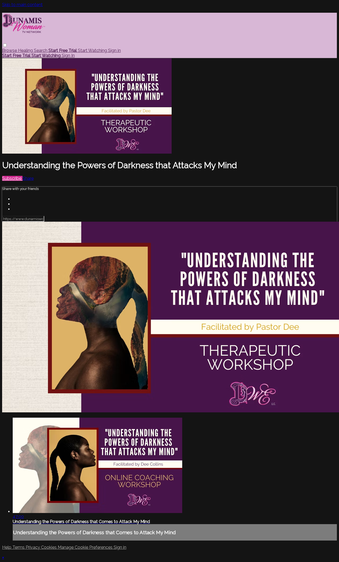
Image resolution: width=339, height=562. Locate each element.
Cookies (49, 547)
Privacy (33, 547)
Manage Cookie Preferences (86, 547)
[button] (5, 45)
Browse (10, 50)
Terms (19, 547)
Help (7, 547)
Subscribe (12, 178)
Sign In (68, 55)
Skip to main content (22, 4)
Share (28, 178)
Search (41, 50)
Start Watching (93, 50)
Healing (26, 50)
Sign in (114, 50)
